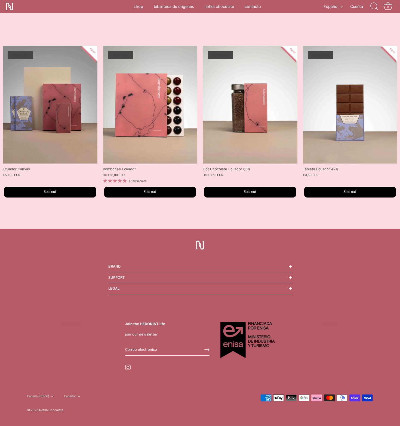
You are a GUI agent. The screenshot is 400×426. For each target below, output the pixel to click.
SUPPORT (116, 277)
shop (138, 6)
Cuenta (356, 6)
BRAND (114, 266)
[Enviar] (207, 349)
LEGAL (113, 288)
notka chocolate (219, 6)
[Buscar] (374, 6)
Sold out (50, 192)
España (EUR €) (38, 396)
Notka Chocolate (51, 410)
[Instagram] (128, 367)
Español (331, 6)
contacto (253, 6)
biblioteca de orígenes (174, 6)
